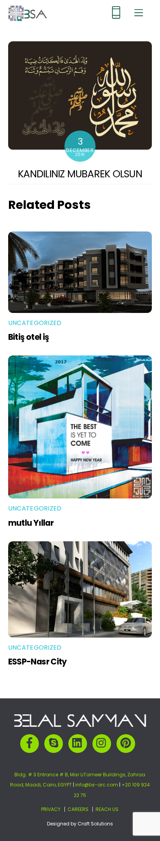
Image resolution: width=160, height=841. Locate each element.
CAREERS (78, 809)
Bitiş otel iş (28, 337)
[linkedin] (79, 743)
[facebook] (31, 743)
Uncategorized (35, 322)
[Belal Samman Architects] (27, 17)
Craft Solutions (95, 823)
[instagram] (103, 743)
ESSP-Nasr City (37, 661)
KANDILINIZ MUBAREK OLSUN (80, 174)
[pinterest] (127, 743)
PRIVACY (51, 809)
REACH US (107, 809)
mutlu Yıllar (31, 522)
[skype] (55, 743)
